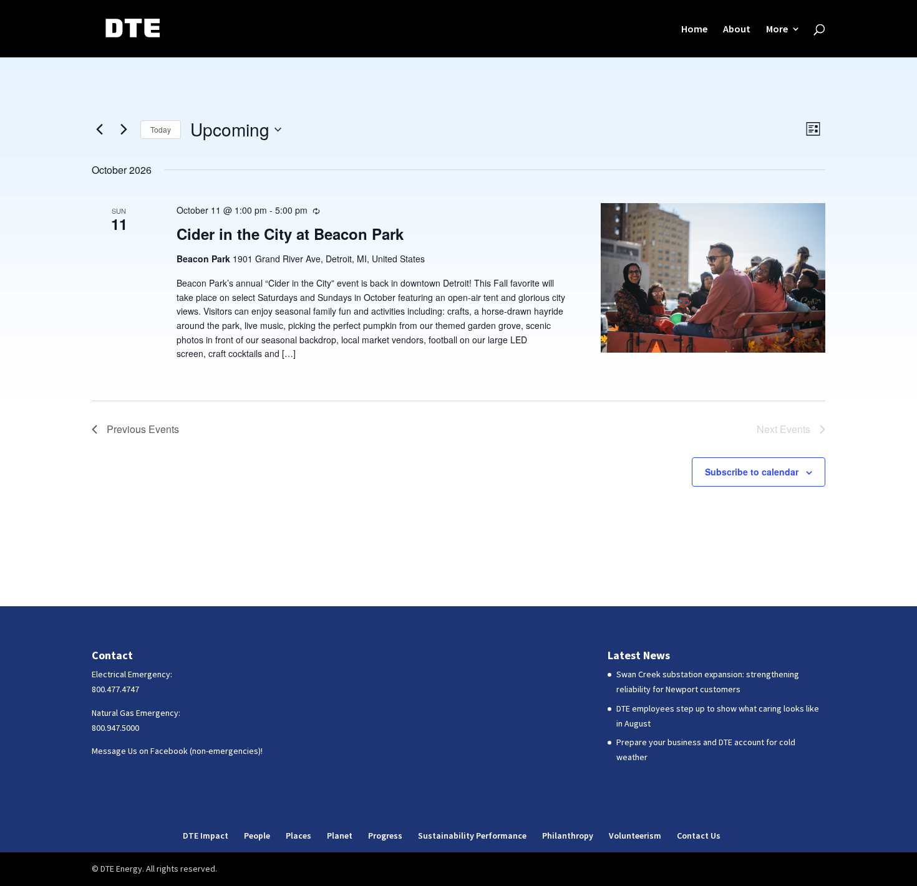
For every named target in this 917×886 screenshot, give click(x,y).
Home (694, 29)
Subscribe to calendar (751, 471)
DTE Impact (205, 835)
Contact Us (698, 835)
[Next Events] (123, 129)
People (257, 835)
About (736, 29)
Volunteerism (635, 835)
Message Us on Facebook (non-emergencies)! (177, 750)
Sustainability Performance (472, 835)
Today (160, 129)
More (777, 29)
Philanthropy (567, 835)
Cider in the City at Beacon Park (290, 233)
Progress (385, 835)
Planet (339, 835)
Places (298, 835)
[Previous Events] (99, 129)
